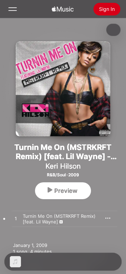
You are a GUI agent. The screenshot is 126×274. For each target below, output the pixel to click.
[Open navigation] (12, 9)
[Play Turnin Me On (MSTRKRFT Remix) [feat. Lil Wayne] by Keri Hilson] (16, 219)
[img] (63, 9)
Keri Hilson (63, 166)
